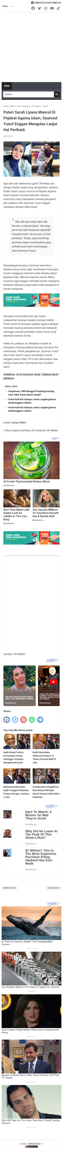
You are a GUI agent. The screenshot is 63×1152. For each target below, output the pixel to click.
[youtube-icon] (52, 8)
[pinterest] (23, 719)
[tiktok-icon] (58, 8)
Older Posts (53, 888)
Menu (7, 86)
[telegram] (40, 719)
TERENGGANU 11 (35, 1144)
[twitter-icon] (39, 8)
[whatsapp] (32, 719)
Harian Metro (18, 422)
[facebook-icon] (33, 8)
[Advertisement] (31, 45)
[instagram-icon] (46, 8)
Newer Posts (10, 888)
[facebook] (6, 719)
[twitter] (15, 719)
